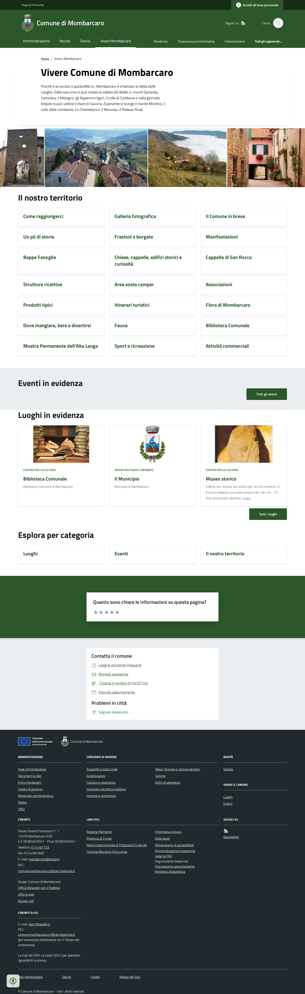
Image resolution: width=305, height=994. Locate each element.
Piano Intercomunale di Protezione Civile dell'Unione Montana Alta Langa (117, 848)
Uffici (21, 808)
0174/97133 (40, 847)
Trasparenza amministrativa (196, 41)
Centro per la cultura (39, 470)
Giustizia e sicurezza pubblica (106, 789)
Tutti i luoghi (268, 514)
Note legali (162, 838)
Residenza (161, 41)
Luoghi (228, 796)
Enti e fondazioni (29, 782)
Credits (95, 976)
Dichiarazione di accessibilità (174, 845)
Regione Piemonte (33, 5)
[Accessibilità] (13, 981)
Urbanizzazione (234, 41)
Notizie (228, 769)
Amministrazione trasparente (175, 850)
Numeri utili (26, 900)
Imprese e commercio (101, 795)
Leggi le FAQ (163, 856)
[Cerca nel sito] (276, 23)
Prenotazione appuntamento (175, 866)
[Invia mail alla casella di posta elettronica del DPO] (39, 924)
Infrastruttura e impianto (134, 470)
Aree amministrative (32, 769)
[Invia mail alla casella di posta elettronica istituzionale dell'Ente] (44, 859)
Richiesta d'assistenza (170, 871)
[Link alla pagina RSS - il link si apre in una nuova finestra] (243, 23)
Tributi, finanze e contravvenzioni (177, 769)
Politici (22, 802)
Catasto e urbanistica (101, 782)
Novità (65, 41)
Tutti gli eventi (266, 394)
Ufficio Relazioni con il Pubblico (39, 887)
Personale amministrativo (35, 795)
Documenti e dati (29, 775)
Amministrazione (36, 41)
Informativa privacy (168, 831)
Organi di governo (30, 789)
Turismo (160, 775)
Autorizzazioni (96, 775)
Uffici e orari (26, 894)
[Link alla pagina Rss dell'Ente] (225, 831)
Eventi (227, 803)
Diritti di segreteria (167, 782)
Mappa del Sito (130, 976)
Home (45, 58)
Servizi (85, 41)
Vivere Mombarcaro (115, 41)
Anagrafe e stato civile (102, 769)
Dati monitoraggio (30, 976)
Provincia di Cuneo (99, 838)
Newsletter (231, 836)
